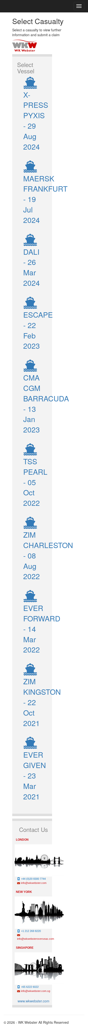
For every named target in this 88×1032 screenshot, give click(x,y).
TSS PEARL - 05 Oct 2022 (35, 482)
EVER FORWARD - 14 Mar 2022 (41, 629)
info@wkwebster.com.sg (35, 991)
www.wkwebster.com (33, 1000)
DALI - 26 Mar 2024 (31, 267)
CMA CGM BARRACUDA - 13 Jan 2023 (46, 403)
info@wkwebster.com (33, 882)
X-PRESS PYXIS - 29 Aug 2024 (35, 120)
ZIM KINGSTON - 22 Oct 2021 (42, 702)
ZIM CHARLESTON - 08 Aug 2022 (48, 555)
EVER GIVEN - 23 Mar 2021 (34, 775)
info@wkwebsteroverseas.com (35, 938)
